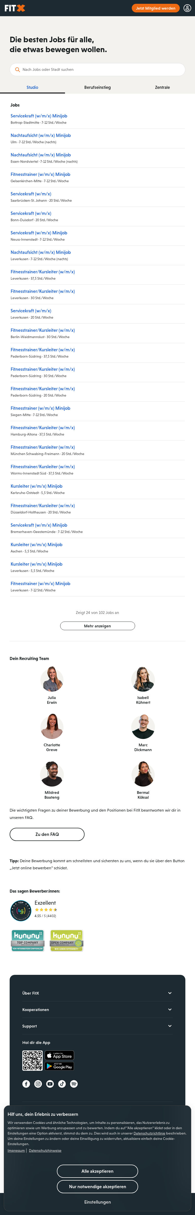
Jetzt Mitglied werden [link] (155, 8)
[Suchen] (17, 69)
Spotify (74, 1084)
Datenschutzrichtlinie (149, 1133)
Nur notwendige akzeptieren (97, 1186)
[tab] (32, 87)
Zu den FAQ (47, 834)
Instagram (38, 1084)
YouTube (50, 1084)
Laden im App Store (59, 1056)
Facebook (26, 1084)
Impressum (16, 1150)
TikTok (62, 1084)
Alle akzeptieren (97, 1171)
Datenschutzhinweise (45, 1150)
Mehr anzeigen (97, 626)
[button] (97, 1202)
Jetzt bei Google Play (59, 1067)
